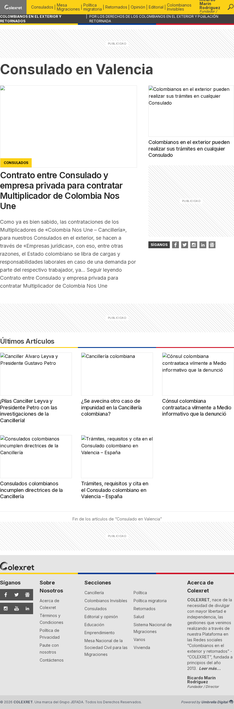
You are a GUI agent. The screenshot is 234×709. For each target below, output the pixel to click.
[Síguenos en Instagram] (4, 608)
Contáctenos (52, 660)
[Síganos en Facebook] (175, 244)
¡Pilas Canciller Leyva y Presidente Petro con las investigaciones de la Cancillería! (28, 410)
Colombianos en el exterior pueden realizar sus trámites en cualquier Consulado (188, 148)
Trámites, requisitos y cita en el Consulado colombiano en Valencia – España (114, 489)
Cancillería (94, 592)
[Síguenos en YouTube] (15, 608)
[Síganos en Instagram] (193, 244)
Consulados (42, 7)
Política (140, 592)
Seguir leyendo (61, 278)
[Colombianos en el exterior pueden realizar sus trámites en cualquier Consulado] (191, 111)
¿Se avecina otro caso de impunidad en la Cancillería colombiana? (111, 407)
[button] (230, 7)
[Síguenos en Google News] (26, 594)
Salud (139, 616)
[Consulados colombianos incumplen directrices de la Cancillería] (36, 456)
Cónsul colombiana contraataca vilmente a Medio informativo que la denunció (196, 407)
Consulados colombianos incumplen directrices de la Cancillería (31, 489)
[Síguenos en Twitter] (15, 594)
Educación (94, 624)
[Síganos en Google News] (212, 244)
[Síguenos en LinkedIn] (26, 608)
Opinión (138, 7)
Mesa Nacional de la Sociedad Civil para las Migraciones (106, 647)
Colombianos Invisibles (179, 7)
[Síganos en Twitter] (184, 244)
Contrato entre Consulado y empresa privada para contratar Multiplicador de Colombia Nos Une (61, 190)
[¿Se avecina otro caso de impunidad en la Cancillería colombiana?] (117, 374)
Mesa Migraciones (68, 7)
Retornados (116, 7)
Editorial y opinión (101, 616)
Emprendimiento (99, 632)
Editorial (156, 7)
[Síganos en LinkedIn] (202, 244)
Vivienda (142, 647)
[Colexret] (13, 7)
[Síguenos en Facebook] (4, 594)
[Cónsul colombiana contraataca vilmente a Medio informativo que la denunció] (198, 374)
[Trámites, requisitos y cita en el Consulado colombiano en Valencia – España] (117, 456)
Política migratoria (92, 7)
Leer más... (210, 668)
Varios (139, 639)
